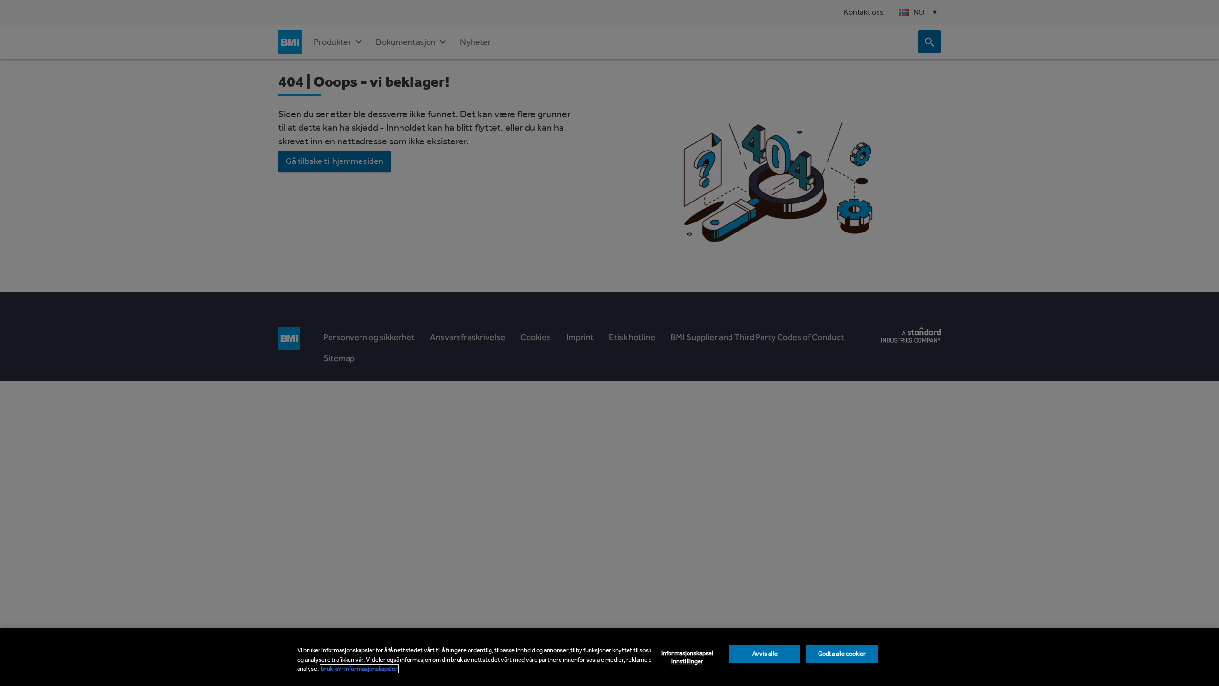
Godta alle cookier (842, 653)
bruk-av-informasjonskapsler (359, 668)
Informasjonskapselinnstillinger (687, 657)
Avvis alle (765, 653)
